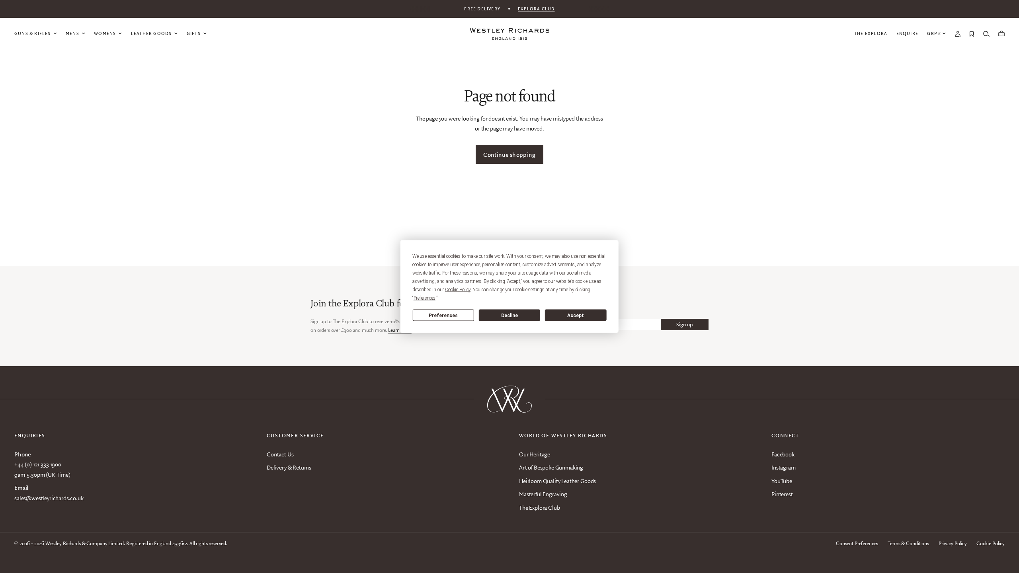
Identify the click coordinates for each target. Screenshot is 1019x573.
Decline (509, 315)
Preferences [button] (424, 298)
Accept (575, 315)
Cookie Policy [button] (457, 289)
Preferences (443, 315)
